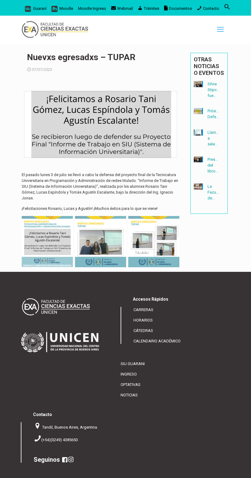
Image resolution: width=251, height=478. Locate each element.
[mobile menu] (220, 29)
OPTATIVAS (130, 384)
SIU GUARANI (133, 363)
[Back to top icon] (226, 469)
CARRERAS (143, 309)
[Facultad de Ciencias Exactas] (55, 29)
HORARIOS (143, 320)
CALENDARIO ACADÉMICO (157, 341)
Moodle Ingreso (92, 8)
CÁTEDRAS (143, 330)
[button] (227, 8)
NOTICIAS (129, 395)
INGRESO (129, 374)
